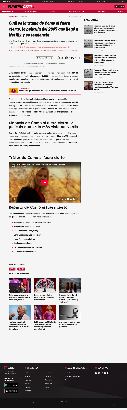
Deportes (27, 387)
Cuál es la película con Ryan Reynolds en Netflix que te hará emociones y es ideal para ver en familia (40, 47)
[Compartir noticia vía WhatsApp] (58, 58)
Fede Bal (52, 11)
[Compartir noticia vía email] (70, 58)
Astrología (28, 390)
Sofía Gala (121, 11)
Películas (21, 269)
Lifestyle (47, 373)
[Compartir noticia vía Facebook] (66, 58)
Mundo (47, 387)
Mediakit (67, 373)
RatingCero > (13, 17)
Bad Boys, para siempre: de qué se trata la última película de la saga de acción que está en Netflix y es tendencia (44, 50)
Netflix (12, 269)
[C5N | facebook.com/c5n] (96, 373)
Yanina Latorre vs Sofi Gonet (76, 11)
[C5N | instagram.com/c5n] (102, 373)
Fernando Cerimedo (48, 1)
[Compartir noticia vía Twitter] (62, 58)
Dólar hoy (121, 1)
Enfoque (27, 383)
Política (27, 373)
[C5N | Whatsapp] (108, 373)
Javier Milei (26, 1)
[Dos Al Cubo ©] (119, 406)
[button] (79, 58)
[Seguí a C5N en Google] (73, 58)
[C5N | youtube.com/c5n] (105, 373)
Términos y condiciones (72, 376)
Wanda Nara (101, 11)
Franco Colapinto (101, 1)
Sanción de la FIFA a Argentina (74, 1)
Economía (28, 380)
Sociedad (27, 376)
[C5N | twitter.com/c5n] (99, 373)
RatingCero (23, 17)
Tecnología (48, 380)
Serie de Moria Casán (31, 11)
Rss (66, 380)
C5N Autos (48, 376)
